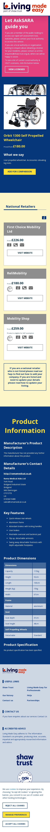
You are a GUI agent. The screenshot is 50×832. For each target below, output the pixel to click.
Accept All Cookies (15, 824)
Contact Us (42, 716)
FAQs (29, 695)
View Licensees (17, 69)
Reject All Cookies (15, 805)
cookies (12, 789)
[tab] (20, 204)
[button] (7, 112)
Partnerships (33, 700)
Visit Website (25, 252)
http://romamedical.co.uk (17, 473)
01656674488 (9, 499)
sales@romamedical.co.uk (15, 502)
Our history (8, 695)
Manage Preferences (16, 814)
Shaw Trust (8, 687)
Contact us (8, 700)
